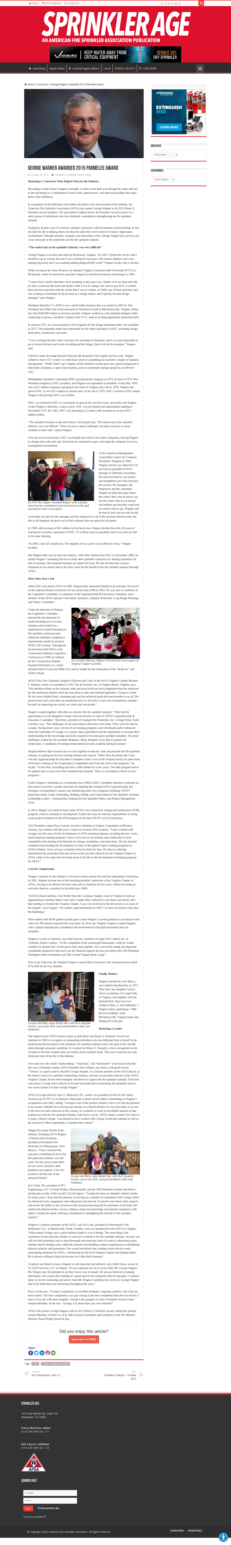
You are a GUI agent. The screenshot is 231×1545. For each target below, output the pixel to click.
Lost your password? (34, 1516)
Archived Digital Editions (85, 68)
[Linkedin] (42, 1352)
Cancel (107, 68)
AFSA (35, 1364)
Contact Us (72, 3)
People (88, 175)
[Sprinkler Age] (115, 27)
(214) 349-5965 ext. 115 (35, 1431)
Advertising (38, 68)
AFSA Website (53, 3)
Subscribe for (83, 1339)
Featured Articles (75, 175)
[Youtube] (176, 3)
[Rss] (162, 3)
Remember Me (49, 1508)
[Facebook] (165, 3)
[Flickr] (172, 3)
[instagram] (179, 3)
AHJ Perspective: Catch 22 (46, 1374)
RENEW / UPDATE (125, 68)
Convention (42, 84)
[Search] (201, 3)
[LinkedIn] (168, 3)
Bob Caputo (28, 1444)
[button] (223, 1537)
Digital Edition (57, 68)
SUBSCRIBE (149, 68)
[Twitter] (36, 1352)
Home (34, 3)
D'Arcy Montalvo (31, 1428)
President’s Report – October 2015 (120, 1375)
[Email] (53, 1352)
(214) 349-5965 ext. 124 (35, 1447)
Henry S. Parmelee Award (56, 1364)
